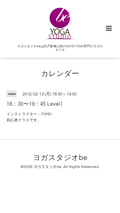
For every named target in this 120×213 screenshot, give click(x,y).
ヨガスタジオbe (60, 158)
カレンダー (60, 74)
